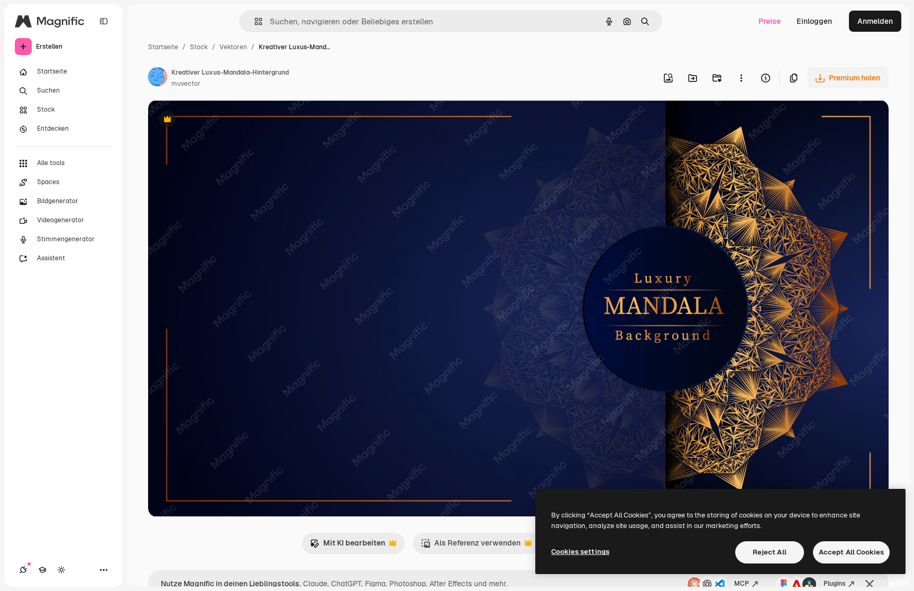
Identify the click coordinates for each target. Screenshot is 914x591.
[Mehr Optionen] (741, 77)
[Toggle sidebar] (103, 21)
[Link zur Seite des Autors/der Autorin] (157, 78)
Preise (769, 21)
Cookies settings (580, 551)
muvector (185, 83)
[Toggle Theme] (61, 569)
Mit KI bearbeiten (347, 545)
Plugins (834, 583)
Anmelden (875, 21)
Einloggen (814, 21)
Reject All (770, 552)
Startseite (163, 47)
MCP (741, 583)
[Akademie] (42, 569)
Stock (199, 47)
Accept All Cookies (851, 552)
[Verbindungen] (23, 569)
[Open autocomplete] (254, 21)
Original (216, 120)
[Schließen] (869, 584)
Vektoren (233, 47)
